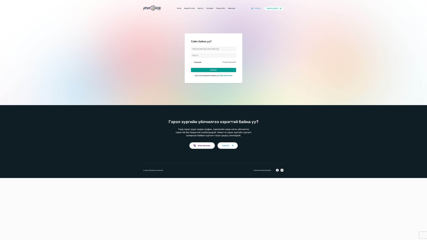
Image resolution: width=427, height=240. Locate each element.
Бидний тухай (189, 8)
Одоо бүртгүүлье (226, 75)
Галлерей (209, 8)
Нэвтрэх (213, 70)
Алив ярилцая (204, 145)
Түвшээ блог (220, 8)
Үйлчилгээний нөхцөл (262, 170)
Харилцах (231, 8)
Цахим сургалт (272, 8)
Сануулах (197, 62)
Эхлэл (179, 8)
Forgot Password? (229, 62)
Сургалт (200, 8)
